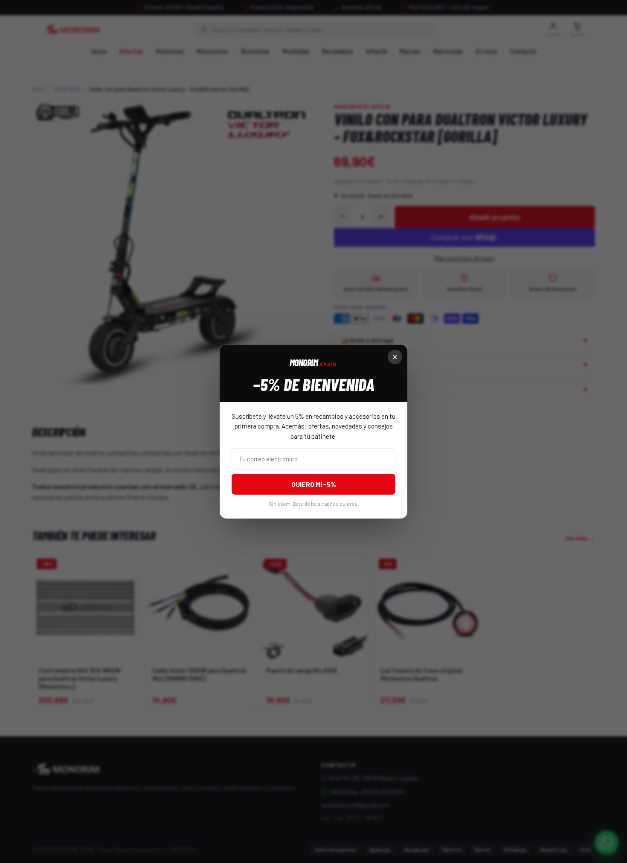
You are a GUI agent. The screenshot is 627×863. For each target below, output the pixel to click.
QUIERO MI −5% (313, 484)
